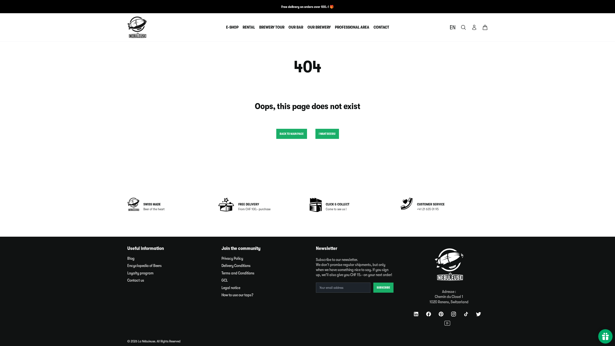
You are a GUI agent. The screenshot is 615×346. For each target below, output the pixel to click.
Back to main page (292, 134)
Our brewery (319, 27)
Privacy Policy (232, 258)
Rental (249, 27)
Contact (381, 27)
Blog (131, 258)
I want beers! (327, 134)
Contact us (135, 280)
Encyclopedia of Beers (144, 265)
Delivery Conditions (236, 265)
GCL (224, 280)
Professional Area (352, 27)
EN (452, 27)
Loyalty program (140, 273)
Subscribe (383, 287)
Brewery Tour (271, 27)
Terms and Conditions (237, 273)
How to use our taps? (237, 295)
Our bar (296, 27)
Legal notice (230, 287)
